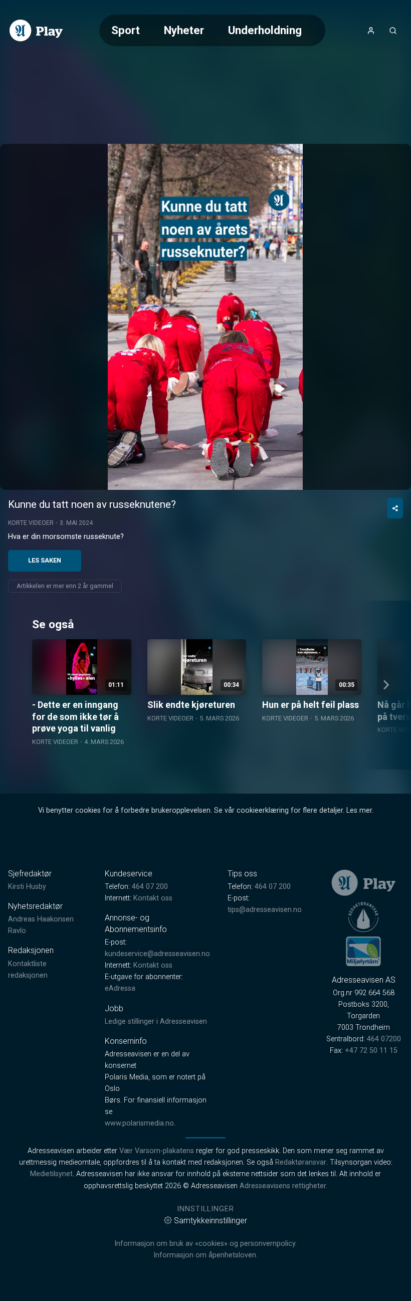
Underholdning (265, 30)
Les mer (359, 810)
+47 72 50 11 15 (371, 1050)
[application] (205, 317)
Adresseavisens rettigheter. (283, 1186)
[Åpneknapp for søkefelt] (393, 31)
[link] (36, 30)
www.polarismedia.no (139, 1123)
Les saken (44, 560)
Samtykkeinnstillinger (210, 1220)
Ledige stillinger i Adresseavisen (156, 1021)
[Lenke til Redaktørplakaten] (363, 917)
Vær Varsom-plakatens (156, 1151)
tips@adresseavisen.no (265, 909)
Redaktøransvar (300, 1162)
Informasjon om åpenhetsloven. (205, 1255)
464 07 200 (150, 886)
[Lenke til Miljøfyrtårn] (363, 951)
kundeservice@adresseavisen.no (157, 954)
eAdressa (120, 988)
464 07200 (384, 1039)
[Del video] (395, 508)
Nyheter (184, 30)
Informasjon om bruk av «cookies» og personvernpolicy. (205, 1243)
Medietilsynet (51, 1174)
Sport (125, 30)
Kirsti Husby (27, 886)
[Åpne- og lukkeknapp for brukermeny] (371, 31)
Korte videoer (31, 522)
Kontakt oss (152, 898)
